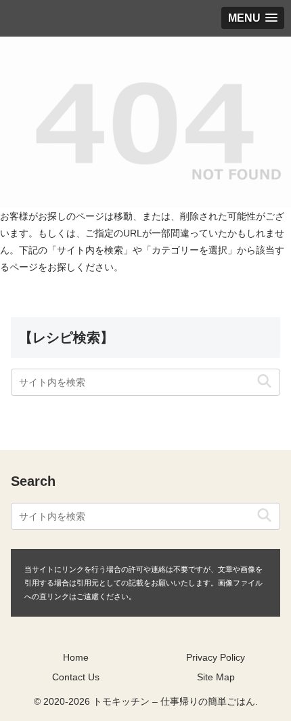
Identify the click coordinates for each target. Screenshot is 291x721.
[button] (264, 382)
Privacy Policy (215, 657)
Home (76, 657)
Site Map (216, 677)
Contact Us (75, 677)
